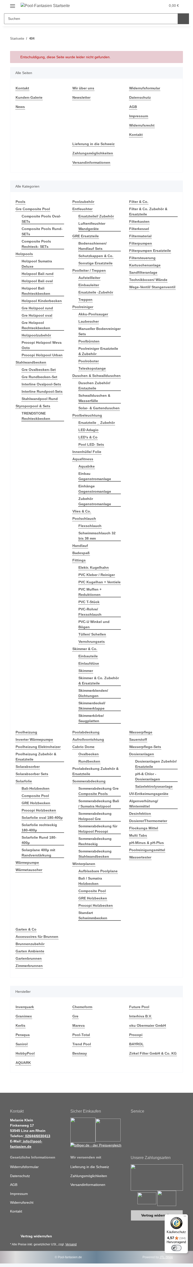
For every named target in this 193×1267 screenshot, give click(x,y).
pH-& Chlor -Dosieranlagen (147, 776)
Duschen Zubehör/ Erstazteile (94, 385)
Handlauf (80, 546)
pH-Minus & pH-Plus (146, 843)
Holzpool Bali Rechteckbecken (36, 291)
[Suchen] (183, 18)
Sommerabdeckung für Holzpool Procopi (97, 828)
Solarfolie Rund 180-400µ (39, 840)
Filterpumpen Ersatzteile (150, 251)
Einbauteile (88, 656)
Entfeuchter (82, 209)
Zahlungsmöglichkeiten (92, 153)
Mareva (78, 1025)
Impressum (138, 116)
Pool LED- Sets (91, 444)
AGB (133, 107)
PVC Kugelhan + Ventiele (99, 582)
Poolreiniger (82, 307)
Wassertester (140, 857)
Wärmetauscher (29, 870)
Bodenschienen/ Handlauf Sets (92, 246)
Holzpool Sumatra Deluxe (37, 263)
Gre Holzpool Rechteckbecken (36, 325)
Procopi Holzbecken (39, 810)
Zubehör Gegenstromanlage (94, 501)
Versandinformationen (91, 162)
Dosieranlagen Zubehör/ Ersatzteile (156, 764)
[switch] (176, 1248)
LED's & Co (88, 437)
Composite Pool (35, 796)
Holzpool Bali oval (37, 281)
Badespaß (81, 553)
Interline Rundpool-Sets (42, 391)
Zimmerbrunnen (29, 966)
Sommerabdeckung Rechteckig (95, 841)
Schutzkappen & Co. (95, 256)
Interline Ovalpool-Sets (41, 384)
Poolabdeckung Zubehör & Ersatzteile (95, 771)
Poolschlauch (84, 518)
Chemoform (82, 1007)
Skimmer (85, 671)
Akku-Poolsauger (93, 314)
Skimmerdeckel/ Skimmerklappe (91, 705)
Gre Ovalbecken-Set (39, 370)
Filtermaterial (140, 236)
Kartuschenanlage (145, 265)
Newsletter (81, 97)
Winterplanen (83, 864)
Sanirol (22, 1044)
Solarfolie (24, 781)
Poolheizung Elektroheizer (38, 747)
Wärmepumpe (27, 862)
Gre (75, 1016)
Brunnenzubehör (30, 944)
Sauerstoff (138, 739)
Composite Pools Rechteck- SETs (36, 244)
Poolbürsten (89, 341)
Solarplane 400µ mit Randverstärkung (38, 852)
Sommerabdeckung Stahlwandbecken (95, 853)
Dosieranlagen (141, 754)
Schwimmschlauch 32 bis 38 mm (97, 535)
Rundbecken (89, 761)
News (20, 107)
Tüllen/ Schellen (92, 634)
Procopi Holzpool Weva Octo (42, 345)
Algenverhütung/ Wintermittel (143, 803)
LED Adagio (88, 430)
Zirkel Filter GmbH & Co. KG (153, 1053)
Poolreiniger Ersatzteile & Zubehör (98, 351)
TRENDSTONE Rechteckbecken (36, 416)
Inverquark (25, 1007)
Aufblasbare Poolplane (98, 871)
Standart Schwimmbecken (92, 915)
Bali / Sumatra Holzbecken (90, 881)
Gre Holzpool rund (37, 308)
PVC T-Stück (89, 602)
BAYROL (136, 1044)
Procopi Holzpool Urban (42, 355)
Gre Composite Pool (33, 209)
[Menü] (185, 1217)
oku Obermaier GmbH (147, 1025)
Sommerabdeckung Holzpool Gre (95, 816)
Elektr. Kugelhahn (93, 567)
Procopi (135, 1035)
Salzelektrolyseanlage (154, 786)
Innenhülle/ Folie (86, 452)
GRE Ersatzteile (85, 236)
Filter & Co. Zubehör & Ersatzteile (148, 211)
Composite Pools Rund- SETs (42, 231)
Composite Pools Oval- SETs (41, 218)
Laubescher (88, 321)
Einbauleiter (88, 285)
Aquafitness (82, 459)
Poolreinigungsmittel (147, 850)
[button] (141, 6)
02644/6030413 (37, 1136)
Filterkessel (139, 229)
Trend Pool (81, 1044)
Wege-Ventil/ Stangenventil (152, 287)
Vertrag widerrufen (157, 1215)
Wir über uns (83, 88)
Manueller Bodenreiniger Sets (99, 331)
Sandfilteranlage (143, 272)
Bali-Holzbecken (36, 788)
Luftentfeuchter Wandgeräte (91, 226)
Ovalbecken (88, 754)
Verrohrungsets (91, 642)
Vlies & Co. (81, 511)
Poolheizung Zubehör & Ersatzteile (36, 756)
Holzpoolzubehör (36, 335)
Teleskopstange (92, 368)
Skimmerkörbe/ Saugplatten (91, 718)
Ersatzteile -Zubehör (95, 292)
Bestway (79, 1053)
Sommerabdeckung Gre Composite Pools (98, 791)
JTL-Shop (166, 1257)
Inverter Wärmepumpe (34, 739)
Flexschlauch (90, 526)
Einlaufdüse (88, 663)
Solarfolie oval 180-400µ (42, 818)
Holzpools (24, 254)
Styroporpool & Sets (33, 406)
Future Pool (139, 1007)
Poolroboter (88, 361)
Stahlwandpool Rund (40, 399)
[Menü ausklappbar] (12, 4)
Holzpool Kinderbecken (42, 301)
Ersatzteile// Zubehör (96, 216)
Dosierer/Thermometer (148, 821)
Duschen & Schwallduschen (96, 376)
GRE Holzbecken (36, 803)
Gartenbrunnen (29, 958)
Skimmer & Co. (84, 649)
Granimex (24, 1016)
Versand (71, 1244)
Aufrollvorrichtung (88, 739)
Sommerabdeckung (89, 781)
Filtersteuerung (142, 258)
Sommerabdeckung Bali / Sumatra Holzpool (98, 803)
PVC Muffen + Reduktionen (90, 592)
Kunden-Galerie (29, 97)
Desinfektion (140, 814)
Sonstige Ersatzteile (95, 263)
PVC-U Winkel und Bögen (94, 624)
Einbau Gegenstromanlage (94, 476)
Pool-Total (81, 1035)
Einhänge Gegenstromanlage (94, 488)
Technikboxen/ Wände (148, 280)
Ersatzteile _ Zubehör (96, 423)
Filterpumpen (140, 243)
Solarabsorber (28, 767)
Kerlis (20, 1025)
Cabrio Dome (83, 747)
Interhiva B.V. (140, 1016)
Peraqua (23, 1035)
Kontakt (22, 88)
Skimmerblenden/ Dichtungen (93, 693)
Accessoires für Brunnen (37, 937)
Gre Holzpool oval (37, 315)
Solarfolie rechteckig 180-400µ (39, 827)
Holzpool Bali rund (38, 274)
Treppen (85, 300)
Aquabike (86, 466)
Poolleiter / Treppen (89, 270)
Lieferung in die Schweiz (93, 144)
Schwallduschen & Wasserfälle (94, 398)
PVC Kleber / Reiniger (96, 575)
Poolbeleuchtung (87, 415)
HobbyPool (25, 1053)
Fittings (79, 560)
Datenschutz (140, 97)
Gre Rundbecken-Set (39, 377)
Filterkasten (139, 221)
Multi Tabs (138, 835)
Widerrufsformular (144, 88)
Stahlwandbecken (31, 362)
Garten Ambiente (30, 951)
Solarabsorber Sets (32, 774)
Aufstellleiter (89, 278)
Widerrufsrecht (142, 125)
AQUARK (23, 1063)
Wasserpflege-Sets (145, 747)
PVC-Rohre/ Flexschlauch (90, 611)
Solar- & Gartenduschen (99, 408)
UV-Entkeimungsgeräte (148, 794)
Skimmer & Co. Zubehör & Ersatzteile (98, 680)
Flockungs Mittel (143, 828)
